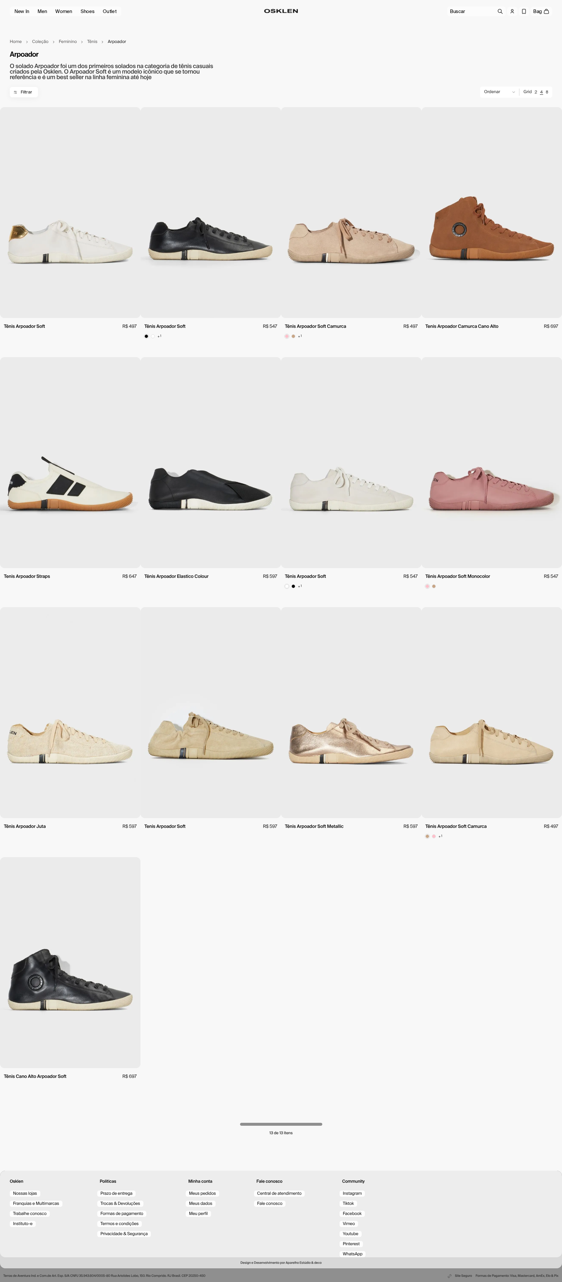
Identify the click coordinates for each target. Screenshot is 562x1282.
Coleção (40, 42)
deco (318, 1263)
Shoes (88, 11)
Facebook (352, 1214)
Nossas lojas (25, 1193)
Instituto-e (23, 1224)
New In (21, 11)
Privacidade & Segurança (124, 1234)
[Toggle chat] (545, 1236)
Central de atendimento (279, 1193)
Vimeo (349, 1224)
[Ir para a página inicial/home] (281, 11)
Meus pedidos (202, 1193)
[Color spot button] (146, 336)
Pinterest (351, 1244)
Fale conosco (270, 1203)
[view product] (70, 212)
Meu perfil (198, 1214)
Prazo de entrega (116, 1193)
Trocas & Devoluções (120, 1203)
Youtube (350, 1234)
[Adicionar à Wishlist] (132, 115)
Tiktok (348, 1203)
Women (63, 11)
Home (16, 42)
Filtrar (26, 92)
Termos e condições (119, 1224)
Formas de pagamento (121, 1214)
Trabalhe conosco (30, 1214)
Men (42, 11)
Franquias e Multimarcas (36, 1203)
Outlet (109, 11)
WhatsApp (352, 1254)
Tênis (92, 42)
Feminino (68, 42)
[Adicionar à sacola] (70, 310)
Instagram (352, 1193)
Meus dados (200, 1203)
